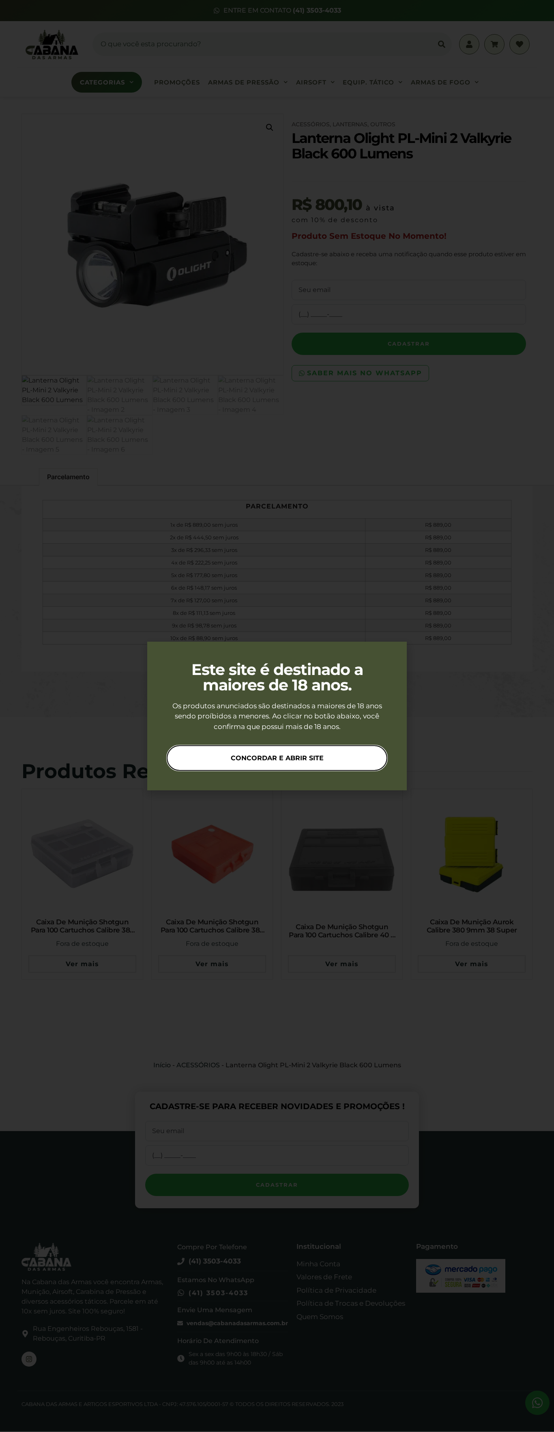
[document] (277, 716)
